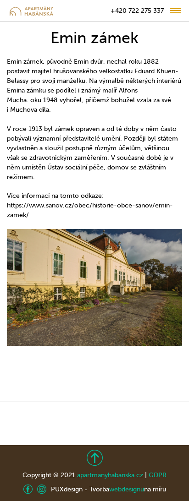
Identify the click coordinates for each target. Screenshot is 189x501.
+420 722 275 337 (137, 11)
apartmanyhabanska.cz (110, 475)
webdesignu (126, 489)
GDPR (158, 475)
